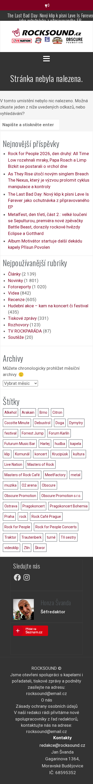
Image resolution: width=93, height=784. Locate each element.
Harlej (45, 444)
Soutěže (16, 337)
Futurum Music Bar (19, 444)
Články (14, 274)
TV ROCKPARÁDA (25, 331)
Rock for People (17, 527)
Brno (43, 412)
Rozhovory (18, 324)
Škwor (40, 548)
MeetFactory (55, 475)
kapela (75, 444)
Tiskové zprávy (22, 318)
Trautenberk (31, 537)
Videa (13, 293)
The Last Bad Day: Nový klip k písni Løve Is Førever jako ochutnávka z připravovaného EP (48, 200)
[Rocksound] (46, 32)
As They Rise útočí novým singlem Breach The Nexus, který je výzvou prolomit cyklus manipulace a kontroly (48, 180)
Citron (57, 412)
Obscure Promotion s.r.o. (61, 496)
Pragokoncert (33, 506)
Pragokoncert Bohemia (69, 506)
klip (7, 454)
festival (10, 433)
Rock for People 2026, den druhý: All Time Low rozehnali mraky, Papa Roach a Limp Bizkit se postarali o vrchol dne (48, 160)
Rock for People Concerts (56, 527)
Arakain (28, 412)
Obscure (49, 485)
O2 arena (29, 485)
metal (75, 475)
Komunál (22, 454)
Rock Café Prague (46, 516)
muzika (10, 485)
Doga (60, 423)
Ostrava (10, 506)
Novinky (15, 280)
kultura (78, 454)
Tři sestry (68, 537)
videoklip (11, 548)
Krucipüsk (60, 454)
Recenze (16, 299)
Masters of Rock (40, 464)
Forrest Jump (33, 433)
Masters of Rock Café (22, 475)
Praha (9, 516)
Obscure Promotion (20, 496)
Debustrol (42, 423)
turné (51, 537)
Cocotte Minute (16, 423)
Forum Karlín (59, 433)
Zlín (27, 548)
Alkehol (10, 412)
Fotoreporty (19, 286)
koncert (41, 454)
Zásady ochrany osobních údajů (47, 706)
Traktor (10, 537)
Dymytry (76, 423)
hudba (60, 444)
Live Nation (13, 464)
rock (22, 516)
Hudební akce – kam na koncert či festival (48, 305)
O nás (46, 700)
